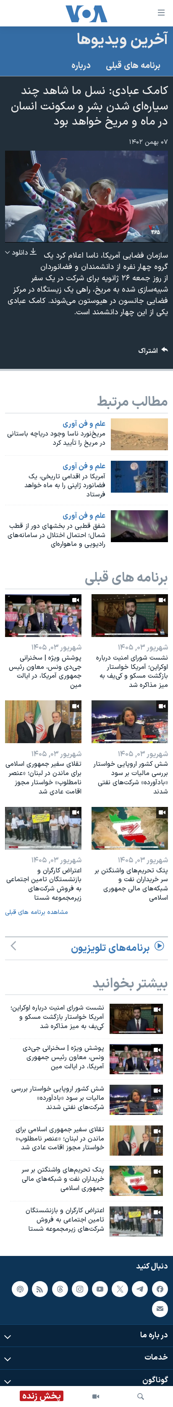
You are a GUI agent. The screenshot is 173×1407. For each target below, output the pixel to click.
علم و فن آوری (84, 424)
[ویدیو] (95, 1396)
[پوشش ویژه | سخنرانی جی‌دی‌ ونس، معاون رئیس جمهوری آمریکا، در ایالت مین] (43, 615)
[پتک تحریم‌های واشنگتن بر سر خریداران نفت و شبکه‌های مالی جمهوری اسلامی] (130, 828)
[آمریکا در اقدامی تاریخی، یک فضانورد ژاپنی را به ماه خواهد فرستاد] (139, 477)
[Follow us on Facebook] (160, 1289)
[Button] (153, 353)
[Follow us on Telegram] (140, 1289)
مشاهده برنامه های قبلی (36, 912)
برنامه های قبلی (133, 66)
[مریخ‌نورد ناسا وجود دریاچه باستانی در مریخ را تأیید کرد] (139, 434)
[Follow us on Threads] (60, 1289)
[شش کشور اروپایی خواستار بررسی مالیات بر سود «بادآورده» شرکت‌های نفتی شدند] (130, 721)
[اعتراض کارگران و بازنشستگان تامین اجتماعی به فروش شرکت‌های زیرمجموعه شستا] (43, 828)
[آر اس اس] (40, 1289)
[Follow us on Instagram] (80, 1289)
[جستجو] (140, 1396)
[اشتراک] (160, 1309)
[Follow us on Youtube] (100, 1289)
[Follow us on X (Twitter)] (120, 1289)
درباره (81, 66)
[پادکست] (20, 1289)
